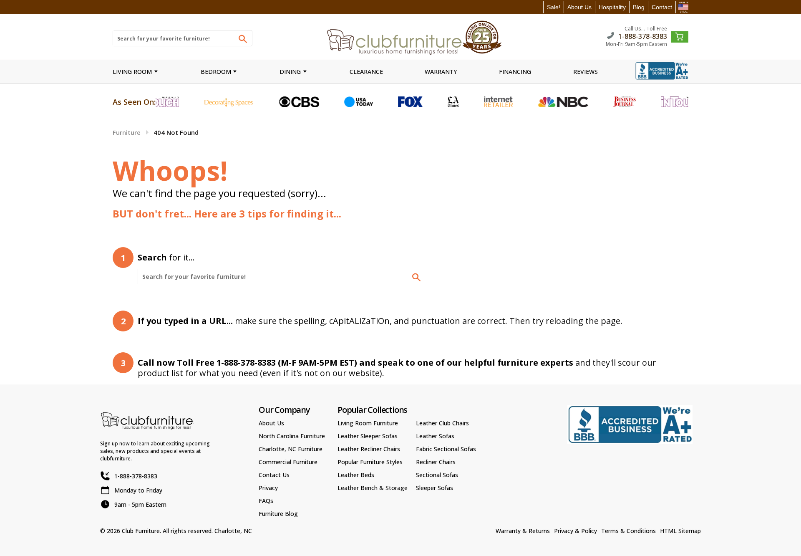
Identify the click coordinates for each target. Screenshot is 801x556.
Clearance (366, 72)
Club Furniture (141, 531)
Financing (515, 72)
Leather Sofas (435, 436)
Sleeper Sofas (434, 488)
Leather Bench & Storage (373, 488)
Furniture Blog (278, 514)
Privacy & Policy (575, 531)
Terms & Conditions (628, 531)
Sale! (553, 7)
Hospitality (612, 7)
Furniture (127, 132)
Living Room (132, 72)
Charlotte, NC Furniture (290, 449)
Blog (639, 7)
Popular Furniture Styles (370, 462)
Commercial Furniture (288, 462)
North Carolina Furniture (292, 436)
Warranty (441, 72)
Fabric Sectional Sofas (446, 449)
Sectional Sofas (437, 475)
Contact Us (274, 475)
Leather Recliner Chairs (369, 449)
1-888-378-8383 (642, 36)
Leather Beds (356, 475)
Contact (662, 7)
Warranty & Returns (523, 531)
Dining (290, 72)
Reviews (585, 72)
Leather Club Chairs (442, 423)
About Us (579, 7)
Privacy (268, 488)
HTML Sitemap (680, 531)
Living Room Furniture (368, 423)
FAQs (266, 501)
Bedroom (216, 72)
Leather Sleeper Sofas (368, 436)
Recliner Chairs (436, 462)
